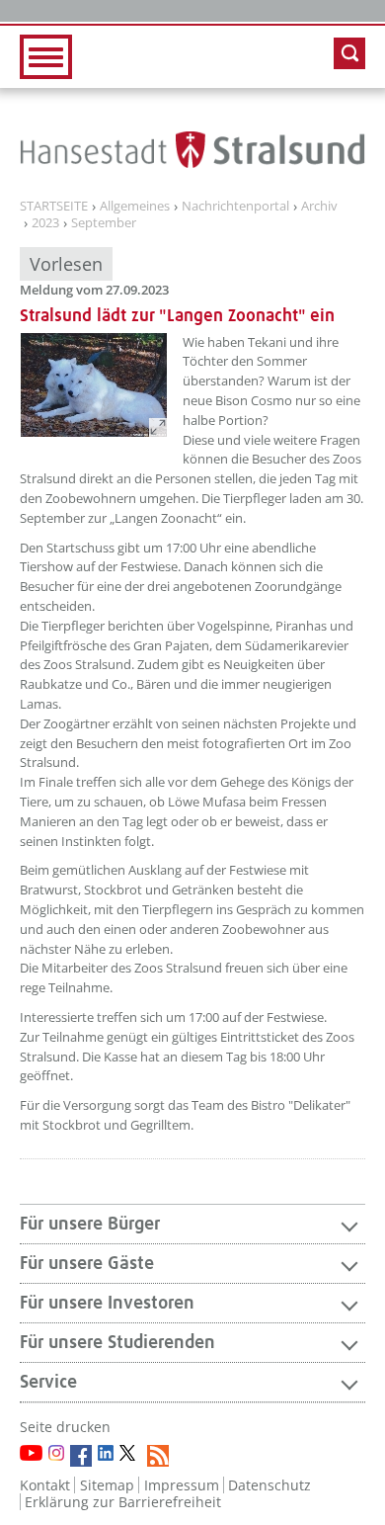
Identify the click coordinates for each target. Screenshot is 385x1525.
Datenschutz (269, 1485)
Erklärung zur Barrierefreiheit (123, 1501)
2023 (45, 223)
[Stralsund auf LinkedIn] (106, 1453)
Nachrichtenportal (235, 206)
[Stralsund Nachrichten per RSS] (158, 1456)
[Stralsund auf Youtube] (31, 1453)
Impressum (181, 1485)
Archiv (319, 206)
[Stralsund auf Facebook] (81, 1456)
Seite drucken (65, 1426)
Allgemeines (135, 206)
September (103, 223)
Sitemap (107, 1485)
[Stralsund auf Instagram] (56, 1453)
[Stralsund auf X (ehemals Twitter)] (130, 1456)
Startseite (54, 206)
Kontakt (45, 1485)
